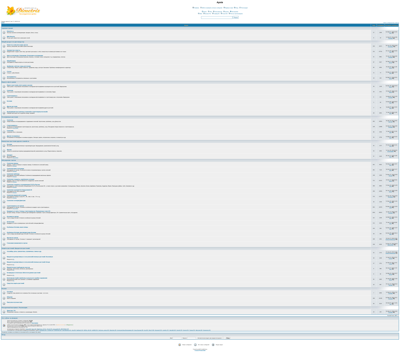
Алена (390, 274)
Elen (390, 33)
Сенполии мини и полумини (15, 168)
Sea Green (15, 128)
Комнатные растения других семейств (15, 141)
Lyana (390, 263)
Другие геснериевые (13, 136)
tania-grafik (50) (56, 329)
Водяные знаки (229, 7)
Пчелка (390, 175)
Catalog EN (216, 13)
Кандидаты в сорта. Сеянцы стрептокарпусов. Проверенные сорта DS (28, 211)
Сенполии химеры (12, 163)
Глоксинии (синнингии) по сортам (17, 243)
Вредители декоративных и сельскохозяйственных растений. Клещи (28, 262)
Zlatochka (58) (113, 330)
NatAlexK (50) (79, 330)
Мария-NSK (390, 244)
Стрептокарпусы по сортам (15, 206)
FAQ (210, 11)
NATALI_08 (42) (87, 330)
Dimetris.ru (10, 31)
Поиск (205, 11)
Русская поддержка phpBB (200, 350)
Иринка (15, 165)
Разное (4, 288)
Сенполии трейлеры (13, 174)
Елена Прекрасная (390, 239)
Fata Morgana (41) (66, 330)
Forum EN (225, 13)
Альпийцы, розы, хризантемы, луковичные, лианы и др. (24, 251)
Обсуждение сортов (9, 160)
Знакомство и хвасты (13, 50)
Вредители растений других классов (18, 267)
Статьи (9, 71)
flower (390, 78)
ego (390, 304)
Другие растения (12, 106)
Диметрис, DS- (11, 310)
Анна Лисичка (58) (138, 330)
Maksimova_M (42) (41, 329)
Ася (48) (146, 330)
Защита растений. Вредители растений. (16, 248)
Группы (227, 11)
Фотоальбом (235, 11)
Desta (390, 279)
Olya (390, 146)
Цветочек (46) (199, 330)
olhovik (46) (49, 329)
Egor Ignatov (35, 322)
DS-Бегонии (10, 222)
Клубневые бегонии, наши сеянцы (17, 227)
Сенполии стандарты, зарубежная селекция (20, 179)
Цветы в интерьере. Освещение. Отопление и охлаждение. (25, 55)
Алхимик (390, 38)
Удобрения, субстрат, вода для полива (19, 66)
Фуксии (9, 149)
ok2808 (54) (95, 330)
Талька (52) (192, 330)
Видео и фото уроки (9, 82)
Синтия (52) (186, 330)
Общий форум (11, 61)
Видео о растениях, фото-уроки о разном (19, 85)
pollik (390, 207)
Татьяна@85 (390, 151)
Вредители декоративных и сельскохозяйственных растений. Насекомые (30, 257)
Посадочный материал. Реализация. (15, 307)
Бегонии (9, 101)
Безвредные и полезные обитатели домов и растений (23, 272)
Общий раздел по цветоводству (13, 42)
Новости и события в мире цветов (17, 45)
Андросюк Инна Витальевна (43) (125, 330)
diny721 (390, 121)
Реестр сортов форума (236, 13)
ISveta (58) (28, 329)
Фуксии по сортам (12, 238)
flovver (390, 62)
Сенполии (10, 90)
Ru (13, 259)
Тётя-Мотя (390, 46)
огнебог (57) (166, 330)
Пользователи (218, 11)
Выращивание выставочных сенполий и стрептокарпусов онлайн (27, 111)
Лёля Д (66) (151, 330)
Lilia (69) (74, 330)
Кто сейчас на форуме (10, 318)
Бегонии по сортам (13, 216)
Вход (237, 7)
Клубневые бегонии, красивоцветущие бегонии (21, 232)
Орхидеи (9, 155)
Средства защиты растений (15, 283)
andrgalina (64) (43, 330)
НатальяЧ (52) (158, 330)
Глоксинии (10, 130)
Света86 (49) (172, 330)
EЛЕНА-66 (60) (58, 330)
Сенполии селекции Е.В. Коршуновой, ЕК (19, 190)
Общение (9, 297)
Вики (201, 13)
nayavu (390, 258)
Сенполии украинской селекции (17, 195)
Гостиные (10, 291)
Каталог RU (208, 13)
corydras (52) (50, 330)
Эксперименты (11, 77)
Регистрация (244, 7)
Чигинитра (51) (207, 330)
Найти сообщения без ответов (391, 22)
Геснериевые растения (10, 117)
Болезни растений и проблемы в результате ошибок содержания (27, 278)
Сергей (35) (179, 330)
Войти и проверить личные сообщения (212, 7)
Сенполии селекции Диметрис (16, 200)
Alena (390, 67)
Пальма (390, 285)
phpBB (199, 349)
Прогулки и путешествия (14, 302)
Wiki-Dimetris (11, 36)
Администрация (7, 28)
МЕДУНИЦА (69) (65, 329)
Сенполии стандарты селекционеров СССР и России (23, 184)
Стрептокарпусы (12, 96)
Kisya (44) (34, 329)
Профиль (196, 7)
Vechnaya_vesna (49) (103, 330)
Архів (2, 22)
